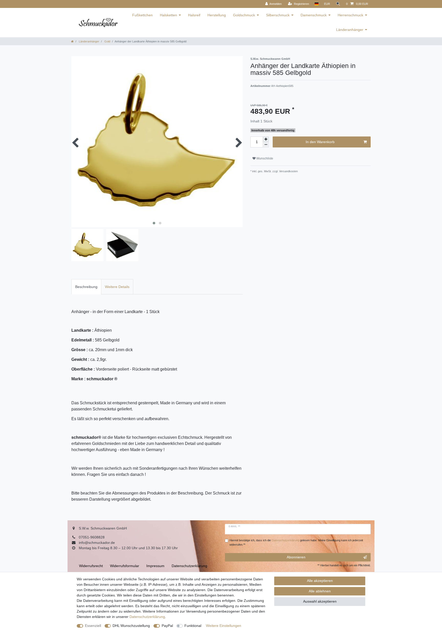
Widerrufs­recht (91, 566)
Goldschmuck (244, 15)
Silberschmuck (278, 15)
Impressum (155, 566)
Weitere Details (117, 287)
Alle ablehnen (320, 591)
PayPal (167, 626)
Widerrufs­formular (124, 566)
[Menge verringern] (266, 144)
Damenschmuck (314, 15)
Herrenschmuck (350, 15)
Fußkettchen (142, 15)
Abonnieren (296, 557)
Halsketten (168, 15)
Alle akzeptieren (320, 581)
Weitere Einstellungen (223, 626)
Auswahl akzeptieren (320, 601)
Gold (107, 41)
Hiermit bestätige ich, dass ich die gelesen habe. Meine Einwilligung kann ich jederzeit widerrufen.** (296, 542)
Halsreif (194, 15)
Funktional (192, 626)
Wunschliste (264, 158)
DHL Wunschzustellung (131, 626)
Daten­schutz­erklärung (147, 617)
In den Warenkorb (320, 142)
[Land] (316, 4)
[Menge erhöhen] (266, 139)
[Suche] (338, 4)
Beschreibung (86, 287)
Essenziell (93, 626)
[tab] (86, 286)
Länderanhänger (349, 30)
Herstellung (216, 15)
